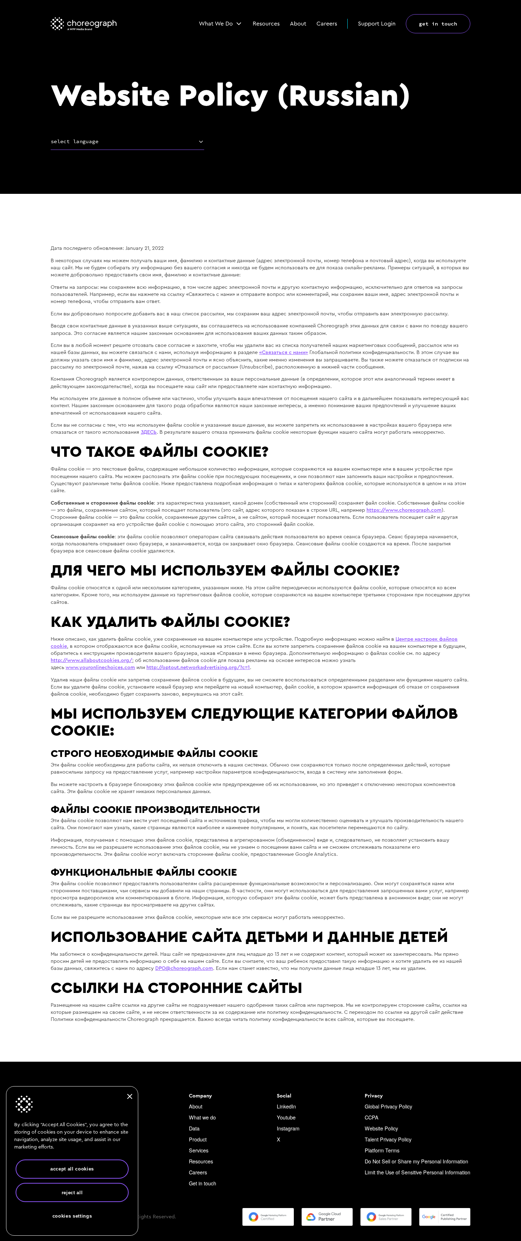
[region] (72, 1161)
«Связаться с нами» (283, 352)
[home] (84, 23)
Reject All (72, 1192)
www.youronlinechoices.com (100, 667)
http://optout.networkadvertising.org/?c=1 (198, 667)
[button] (220, 24)
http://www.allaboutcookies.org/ (91, 660)
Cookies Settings (72, 1216)
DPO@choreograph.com (184, 968)
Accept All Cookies (72, 1169)
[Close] (130, 1096)
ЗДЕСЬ (149, 432)
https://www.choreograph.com (404, 510)
